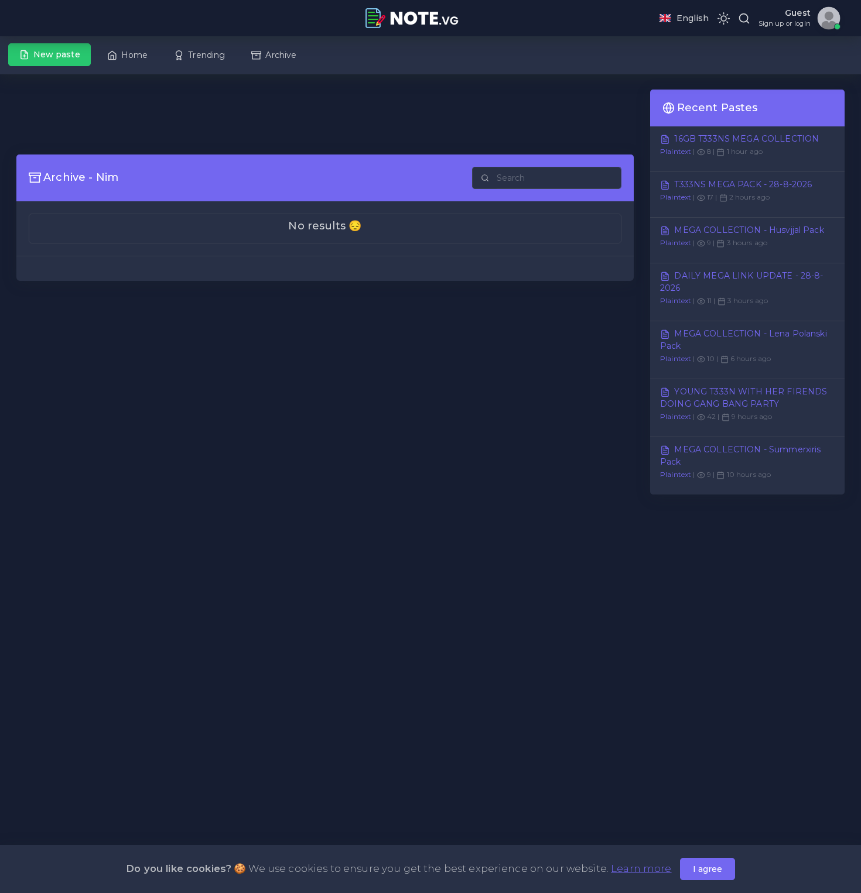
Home (134, 55)
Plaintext (675, 151)
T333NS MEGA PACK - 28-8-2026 (743, 184)
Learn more (641, 868)
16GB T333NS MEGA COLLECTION (746, 138)
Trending (206, 55)
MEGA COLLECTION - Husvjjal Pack (749, 230)
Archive (280, 55)
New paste (56, 54)
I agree (707, 869)
